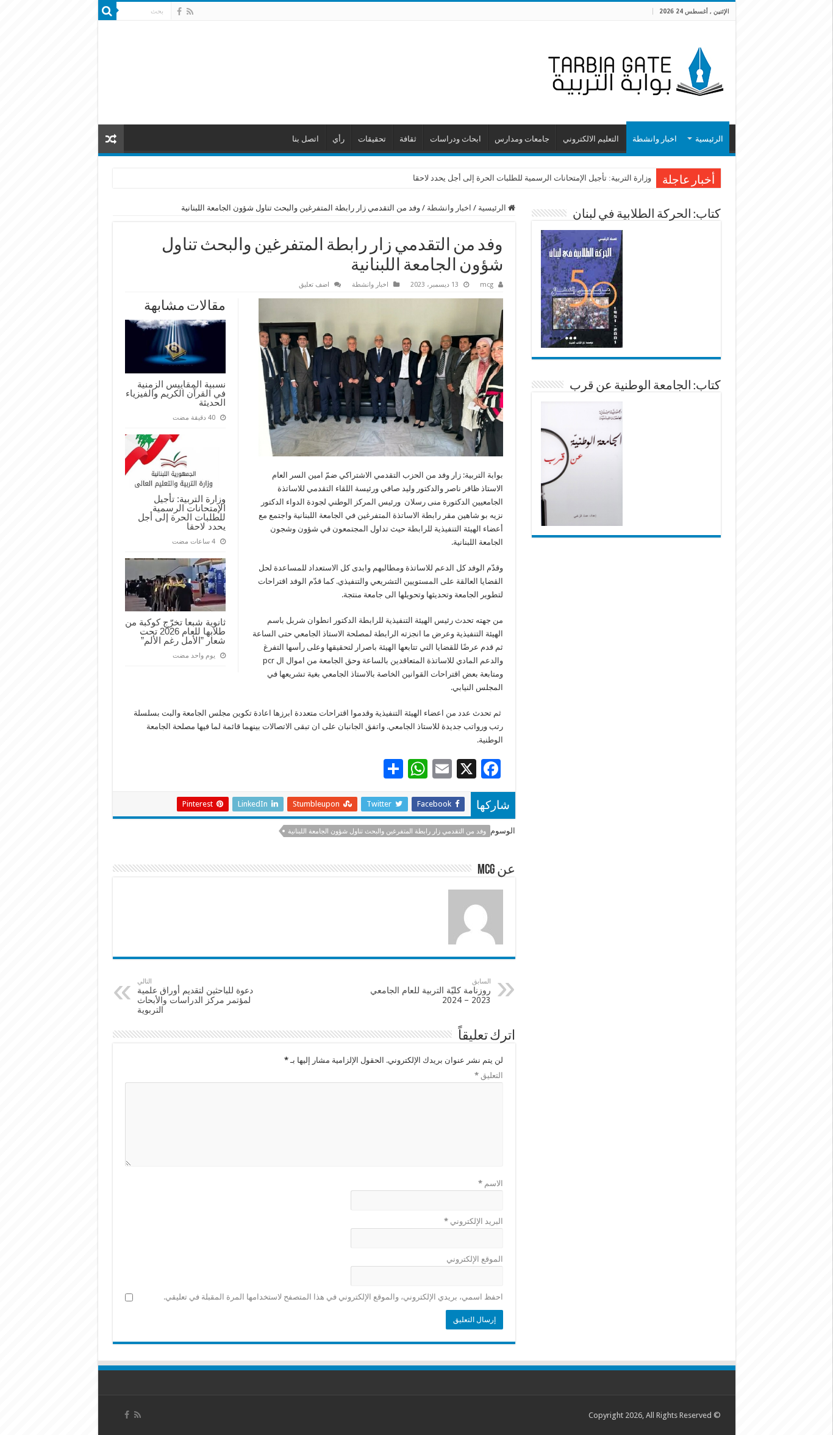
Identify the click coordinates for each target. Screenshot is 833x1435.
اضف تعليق (314, 285)
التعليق (488, 1075)
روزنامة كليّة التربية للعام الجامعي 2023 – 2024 (430, 991)
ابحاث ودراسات (455, 138)
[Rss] (190, 11)
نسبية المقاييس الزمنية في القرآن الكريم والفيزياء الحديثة (176, 393)
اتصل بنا (305, 138)
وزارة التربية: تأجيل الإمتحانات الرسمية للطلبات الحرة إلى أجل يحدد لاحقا (532, 177)
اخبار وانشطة (654, 138)
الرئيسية (709, 138)
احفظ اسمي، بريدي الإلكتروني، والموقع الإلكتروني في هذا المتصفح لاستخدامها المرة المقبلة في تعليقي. (333, 1296)
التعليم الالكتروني (591, 138)
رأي (338, 138)
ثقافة (407, 138)
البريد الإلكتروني (473, 1221)
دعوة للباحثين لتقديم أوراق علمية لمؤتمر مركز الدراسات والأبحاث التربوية (195, 996)
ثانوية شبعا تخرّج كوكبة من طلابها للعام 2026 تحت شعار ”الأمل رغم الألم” (175, 631)
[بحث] (107, 11)
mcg (486, 285)
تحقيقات (372, 138)
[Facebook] (179, 11)
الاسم (490, 1183)
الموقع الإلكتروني (474, 1259)
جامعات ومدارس (522, 138)
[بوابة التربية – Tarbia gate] (633, 70)
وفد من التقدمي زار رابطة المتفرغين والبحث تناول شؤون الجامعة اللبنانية (387, 831)
